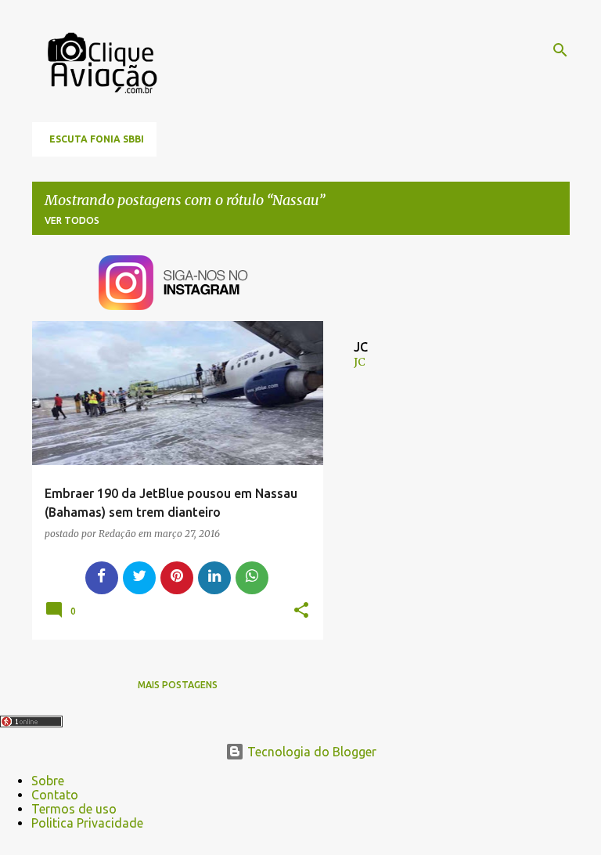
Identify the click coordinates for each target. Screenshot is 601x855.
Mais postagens (178, 685)
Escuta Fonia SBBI (96, 139)
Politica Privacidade (87, 823)
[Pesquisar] (560, 50)
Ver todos (72, 220)
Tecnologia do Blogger (310, 752)
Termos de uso (74, 809)
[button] (301, 611)
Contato (54, 795)
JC (359, 362)
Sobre (47, 781)
